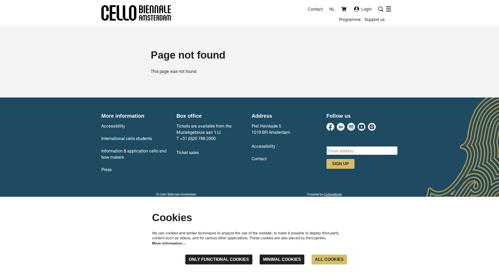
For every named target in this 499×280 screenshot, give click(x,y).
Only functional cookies (219, 259)
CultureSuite (333, 194)
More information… (169, 243)
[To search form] (381, 9)
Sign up (340, 164)
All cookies (329, 259)
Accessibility (113, 125)
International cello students (126, 138)
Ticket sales (187, 152)
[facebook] (330, 127)
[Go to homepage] (136, 13)
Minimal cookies (282, 259)
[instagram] (372, 127)
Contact (315, 8)
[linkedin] (341, 127)
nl (332, 9)
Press (106, 169)
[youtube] (361, 127)
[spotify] (351, 127)
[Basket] (344, 9)
